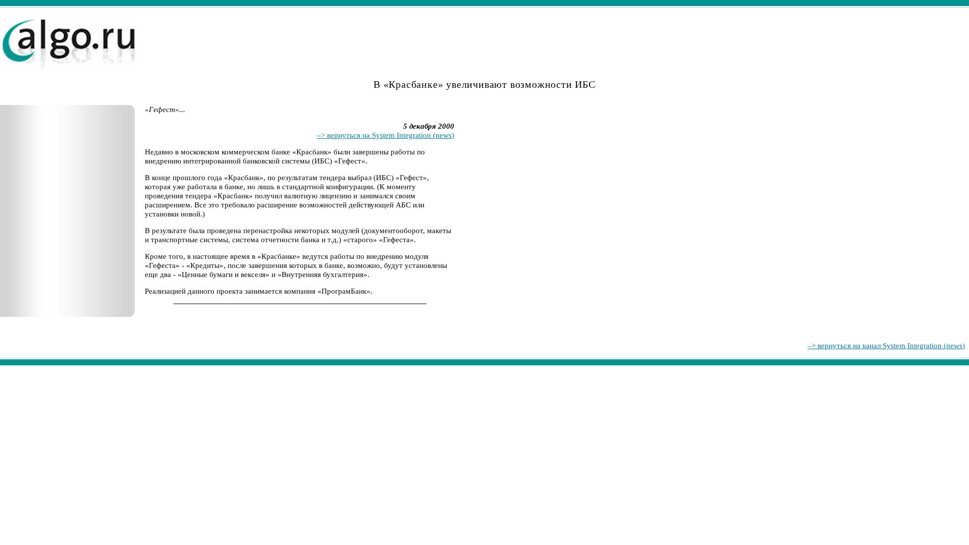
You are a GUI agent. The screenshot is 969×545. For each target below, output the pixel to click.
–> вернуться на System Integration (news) (385, 135)
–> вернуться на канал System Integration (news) (886, 346)
